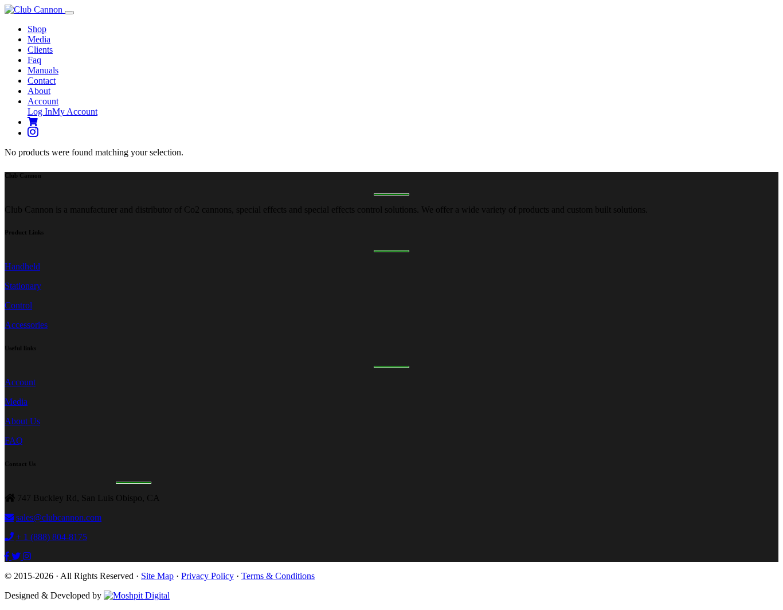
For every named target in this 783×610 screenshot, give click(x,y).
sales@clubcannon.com (58, 517)
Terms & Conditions (278, 576)
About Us (22, 421)
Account (43, 101)
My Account (74, 111)
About (39, 91)
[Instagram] (33, 133)
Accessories (26, 325)
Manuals (43, 70)
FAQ (14, 440)
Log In (40, 111)
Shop (37, 29)
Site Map (157, 576)
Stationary (23, 286)
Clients (40, 49)
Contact (42, 80)
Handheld (22, 266)
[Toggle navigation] (69, 12)
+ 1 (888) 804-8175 (51, 537)
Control (18, 305)
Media (39, 39)
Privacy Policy (207, 576)
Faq (34, 60)
